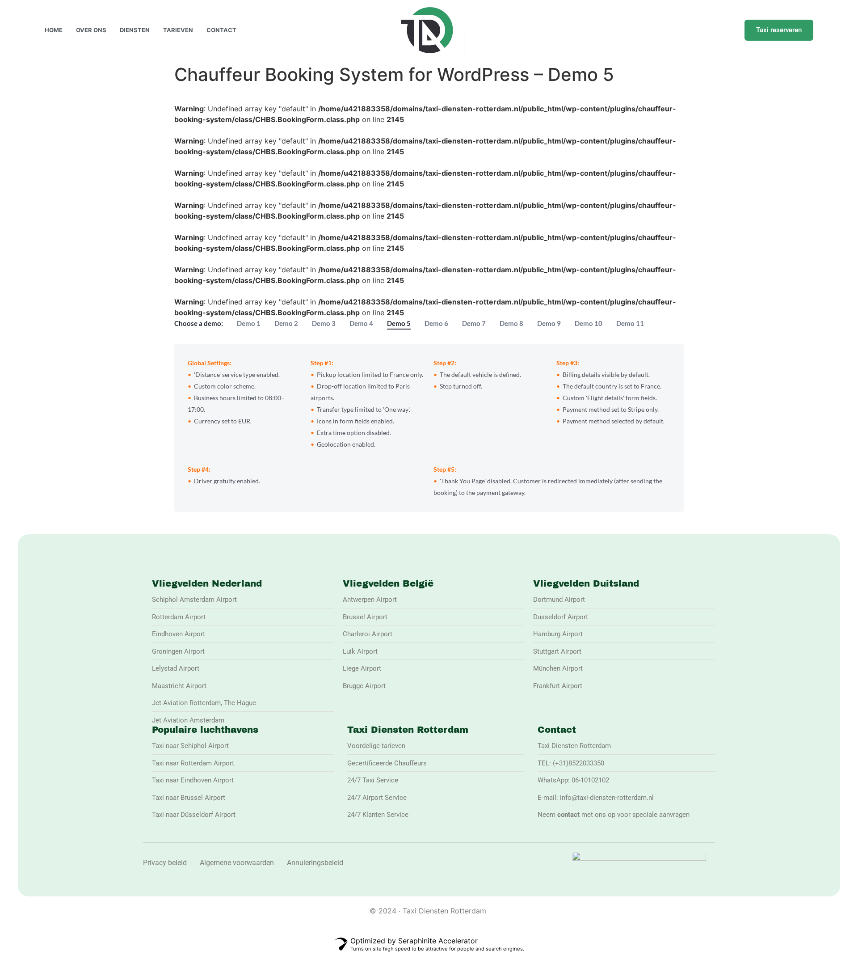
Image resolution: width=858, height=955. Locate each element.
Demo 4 (361, 323)
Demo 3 (324, 323)
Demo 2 (286, 323)
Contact (221, 30)
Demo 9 (549, 323)
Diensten (135, 30)
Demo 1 (249, 323)
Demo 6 (436, 323)
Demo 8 (511, 323)
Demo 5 (399, 323)
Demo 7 (474, 323)
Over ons (91, 30)
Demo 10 (588, 323)
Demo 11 (630, 323)
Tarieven (178, 30)
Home (54, 30)
